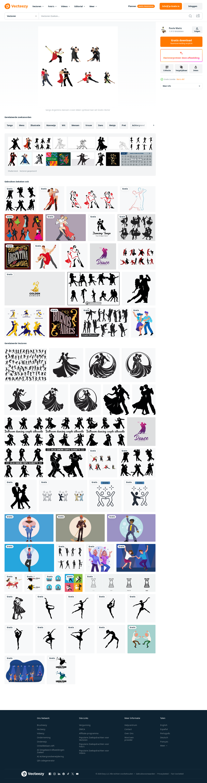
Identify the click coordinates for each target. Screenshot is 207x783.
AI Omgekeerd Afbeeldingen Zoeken (50, 751)
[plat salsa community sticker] (26, 323)
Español (164, 729)
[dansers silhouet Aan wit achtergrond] (26, 365)
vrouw (89, 125)
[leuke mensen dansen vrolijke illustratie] (141, 639)
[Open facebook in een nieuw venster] (50, 774)
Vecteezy (41, 729)
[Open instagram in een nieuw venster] (54, 774)
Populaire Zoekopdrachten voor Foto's (94, 745)
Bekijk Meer (136, 159)
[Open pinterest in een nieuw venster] (63, 774)
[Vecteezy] (16, 6)
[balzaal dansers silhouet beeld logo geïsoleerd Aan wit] (66, 365)
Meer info (167, 86)
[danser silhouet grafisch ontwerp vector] (49, 608)
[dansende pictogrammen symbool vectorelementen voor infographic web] (63, 496)
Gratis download (181, 42)
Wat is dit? (181, 79)
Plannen (132, 6)
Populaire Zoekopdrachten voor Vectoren (94, 738)
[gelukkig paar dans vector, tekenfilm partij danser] (100, 558)
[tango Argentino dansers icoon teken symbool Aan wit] (102, 462)
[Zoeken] (190, 16)
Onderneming (44, 737)
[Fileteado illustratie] (18, 256)
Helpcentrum (130, 725)
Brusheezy (42, 725)
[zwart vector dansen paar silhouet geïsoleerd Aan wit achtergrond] (21, 496)
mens (21, 125)
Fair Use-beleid (177, 773)
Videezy (40, 733)
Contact (128, 729)
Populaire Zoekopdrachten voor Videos (94, 751)
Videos (64, 6)
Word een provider (129, 738)
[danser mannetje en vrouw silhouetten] (33, 583)
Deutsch (164, 737)
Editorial (78, 6)
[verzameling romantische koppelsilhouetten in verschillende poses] (105, 323)
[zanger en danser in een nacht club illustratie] (29, 528)
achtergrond (138, 125)
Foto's (51, 6)
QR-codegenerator (46, 760)
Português (165, 733)
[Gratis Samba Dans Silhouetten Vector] (136, 256)
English (163, 725)
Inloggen (192, 6)
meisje (112, 125)
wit (63, 125)
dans (100, 125)
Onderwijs (42, 741)
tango (10, 125)
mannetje (51, 125)
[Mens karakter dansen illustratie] (29, 558)
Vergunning (84, 725)
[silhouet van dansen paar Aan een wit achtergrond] (103, 256)
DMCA (82, 729)
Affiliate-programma (88, 733)
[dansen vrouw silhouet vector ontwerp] (70, 558)
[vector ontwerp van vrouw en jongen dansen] (13, 583)
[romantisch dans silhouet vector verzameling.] (20, 199)
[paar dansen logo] (101, 227)
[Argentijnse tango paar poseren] (51, 199)
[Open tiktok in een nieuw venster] (68, 774)
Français (164, 741)
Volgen (197, 31)
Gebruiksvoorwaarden (145, 773)
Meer (91, 6)
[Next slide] (151, 125)
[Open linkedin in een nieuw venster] (59, 774)
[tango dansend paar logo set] (92, 199)
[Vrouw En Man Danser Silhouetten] (24, 227)
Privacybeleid (163, 773)
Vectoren (36, 6)
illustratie (35, 125)
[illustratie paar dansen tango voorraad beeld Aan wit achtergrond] (19, 608)
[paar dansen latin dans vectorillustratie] (74, 583)
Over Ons (128, 733)
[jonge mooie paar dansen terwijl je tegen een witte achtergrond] (46, 256)
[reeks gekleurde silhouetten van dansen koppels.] (93, 288)
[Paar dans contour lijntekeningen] (137, 199)
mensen (75, 125)
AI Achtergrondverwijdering (50, 756)
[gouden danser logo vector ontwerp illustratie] (35, 288)
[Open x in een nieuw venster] (73, 774)
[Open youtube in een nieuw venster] (77, 774)
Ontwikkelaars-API (45, 745)
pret (124, 125)
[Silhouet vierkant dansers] (136, 227)
